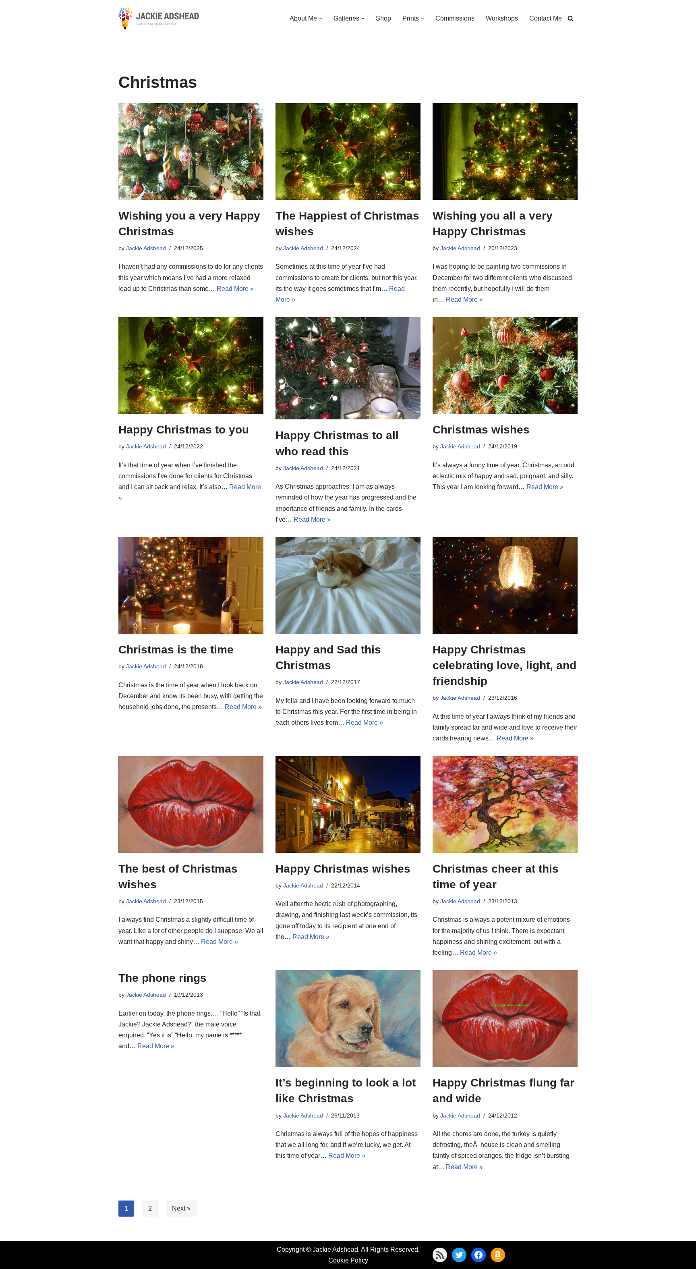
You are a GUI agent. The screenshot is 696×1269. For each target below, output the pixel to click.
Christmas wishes (481, 429)
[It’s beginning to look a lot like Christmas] (348, 1018)
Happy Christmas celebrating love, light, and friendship (504, 665)
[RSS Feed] (440, 1255)
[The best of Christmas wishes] (190, 804)
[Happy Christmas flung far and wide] (505, 1018)
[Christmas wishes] (505, 365)
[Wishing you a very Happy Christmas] (190, 151)
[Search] (571, 18)
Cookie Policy (348, 1260)
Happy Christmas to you (183, 429)
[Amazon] (498, 1255)
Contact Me (545, 18)
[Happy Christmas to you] (190, 365)
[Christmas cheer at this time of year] (505, 804)
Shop (383, 18)
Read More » (235, 288)
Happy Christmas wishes (343, 869)
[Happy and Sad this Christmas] (348, 585)
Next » (181, 1208)
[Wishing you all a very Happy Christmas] (505, 151)
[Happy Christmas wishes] (348, 804)
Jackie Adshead (146, 248)
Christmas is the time (176, 649)
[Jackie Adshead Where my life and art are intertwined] (158, 18)
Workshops (502, 18)
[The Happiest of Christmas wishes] (348, 151)
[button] (320, 18)
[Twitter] (459, 1255)
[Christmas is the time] (190, 585)
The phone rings (162, 978)
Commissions (454, 18)
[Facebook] (478, 1255)
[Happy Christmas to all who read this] (348, 368)
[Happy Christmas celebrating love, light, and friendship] (505, 585)
